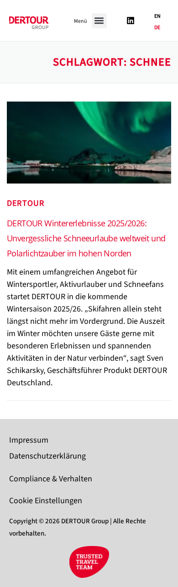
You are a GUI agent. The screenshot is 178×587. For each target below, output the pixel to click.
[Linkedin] (130, 20)
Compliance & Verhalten (50, 479)
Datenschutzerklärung (47, 456)
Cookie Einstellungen (45, 500)
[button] (99, 20)
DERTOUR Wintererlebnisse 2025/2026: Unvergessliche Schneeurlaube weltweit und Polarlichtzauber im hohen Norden (86, 238)
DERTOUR (25, 203)
